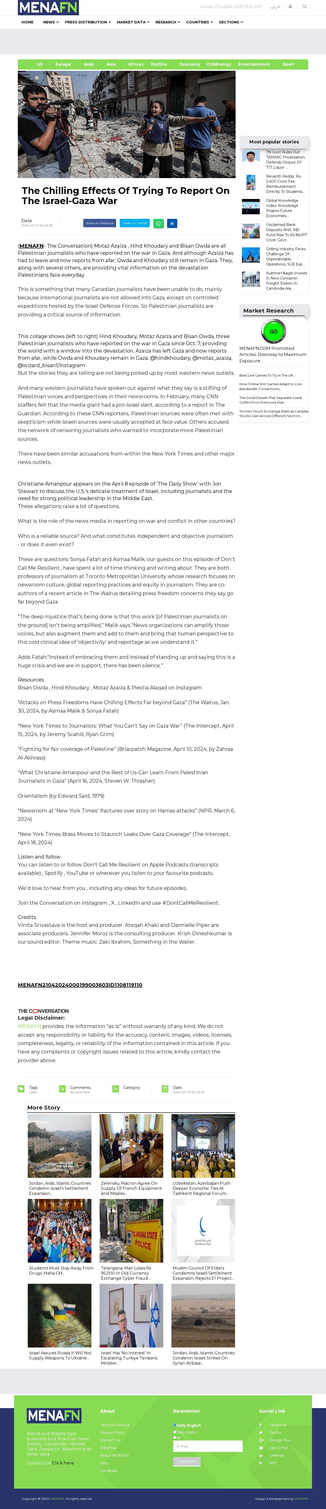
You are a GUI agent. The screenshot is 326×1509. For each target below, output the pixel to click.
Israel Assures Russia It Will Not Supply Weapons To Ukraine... (60, 1355)
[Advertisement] (165, 41)
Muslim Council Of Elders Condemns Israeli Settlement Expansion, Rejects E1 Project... (203, 1273)
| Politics (157, 64)
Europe (63, 64)
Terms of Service (115, 1425)
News (49, 22)
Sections (229, 22)
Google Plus (279, 1440)
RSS (272, 1463)
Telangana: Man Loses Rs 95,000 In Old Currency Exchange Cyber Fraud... (126, 1273)
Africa (134, 64)
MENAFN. (58, 1499)
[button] (290, 6)
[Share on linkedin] (172, 223)
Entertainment (246, 64)
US (33, 64)
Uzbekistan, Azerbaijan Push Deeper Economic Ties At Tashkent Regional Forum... (201, 1188)
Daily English (188, 1425)
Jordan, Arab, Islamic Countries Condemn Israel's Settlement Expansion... (60, 1188)
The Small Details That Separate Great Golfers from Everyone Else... (270, 400)
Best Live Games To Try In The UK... (267, 375)
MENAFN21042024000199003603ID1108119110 (80, 985)
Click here (63, 1462)
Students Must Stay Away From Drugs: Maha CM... (61, 1271)
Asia (111, 64)
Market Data (131, 22)
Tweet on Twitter (134, 223)
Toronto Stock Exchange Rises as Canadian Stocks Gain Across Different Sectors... (274, 413)
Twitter (275, 1432)
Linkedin (276, 1455)
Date (26, 220)
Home (27, 22)
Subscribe (187, 1461)
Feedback (109, 1470)
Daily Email (278, 1448)
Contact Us (110, 1440)
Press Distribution (86, 22)
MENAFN (31, 246)
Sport (285, 64)
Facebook (277, 1425)
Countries (197, 22)
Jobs (104, 1463)
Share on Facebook (100, 223)
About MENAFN (114, 1455)
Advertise (108, 1448)
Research (166, 22)
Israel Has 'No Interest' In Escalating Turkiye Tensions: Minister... (129, 1358)
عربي (275, 6)
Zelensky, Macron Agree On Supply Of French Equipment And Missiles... (131, 1188)
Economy (190, 64)
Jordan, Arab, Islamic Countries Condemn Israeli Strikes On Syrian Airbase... (204, 1358)
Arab (88, 64)
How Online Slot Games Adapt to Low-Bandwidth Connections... (271, 386)
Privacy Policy (112, 1432)
